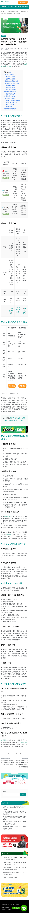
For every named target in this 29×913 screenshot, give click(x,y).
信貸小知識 (18, 6)
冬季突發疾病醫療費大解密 (10, 877)
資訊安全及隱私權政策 (20, 907)
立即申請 (12, 386)
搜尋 (4, 791)
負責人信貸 (8, 66)
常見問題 (12, 907)
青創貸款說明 (11, 311)
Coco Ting (13, 48)
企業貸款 (4, 35)
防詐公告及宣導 (5, 907)
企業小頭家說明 (24, 311)
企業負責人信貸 (22, 742)
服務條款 (4, 909)
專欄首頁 (4, 6)
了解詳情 (22, 386)
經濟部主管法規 (8, 516)
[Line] (24, 908)
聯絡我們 (9, 909)
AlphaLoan (17, 904)
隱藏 (10, 72)
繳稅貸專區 (10, 6)
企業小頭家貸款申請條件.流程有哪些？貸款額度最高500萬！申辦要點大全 (7, 764)
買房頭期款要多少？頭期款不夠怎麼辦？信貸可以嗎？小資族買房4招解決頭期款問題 (21, 764)
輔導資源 (9, 534)
